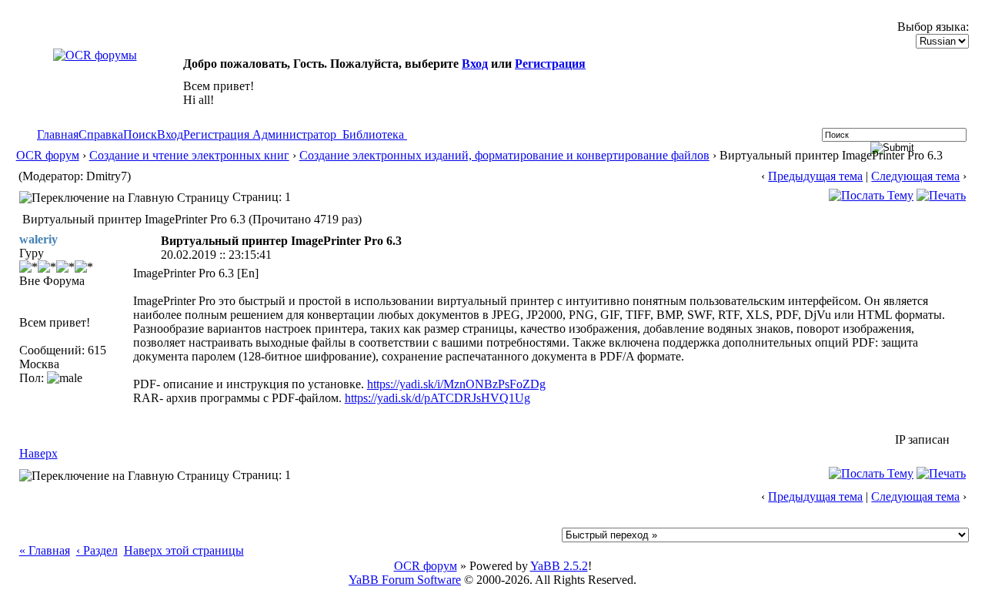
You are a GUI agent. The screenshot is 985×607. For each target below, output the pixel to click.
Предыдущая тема (815, 176)
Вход (475, 63)
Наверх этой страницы (184, 550)
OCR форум (47, 155)
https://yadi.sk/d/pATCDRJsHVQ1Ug (437, 397)
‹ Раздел (97, 550)
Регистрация (550, 63)
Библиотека (373, 134)
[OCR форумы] (95, 55)
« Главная (44, 550)
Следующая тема (915, 176)
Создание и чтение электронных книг (189, 155)
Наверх (38, 453)
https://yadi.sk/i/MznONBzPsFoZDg (456, 384)
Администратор (294, 134)
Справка (100, 134)
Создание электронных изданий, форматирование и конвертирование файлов (504, 155)
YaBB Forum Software (405, 579)
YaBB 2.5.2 (559, 565)
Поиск (140, 134)
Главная (57, 134)
